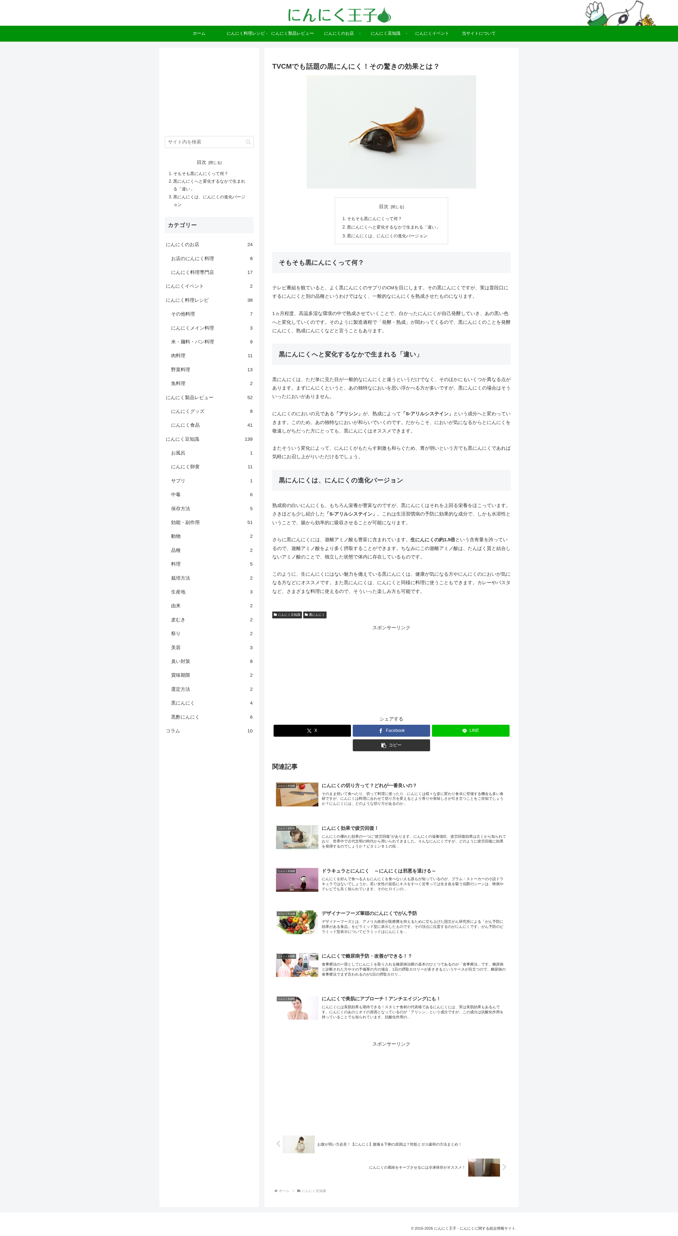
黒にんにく (317, 615)
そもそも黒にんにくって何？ (374, 218)
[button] (391, 745)
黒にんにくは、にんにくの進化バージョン (387, 235)
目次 (384, 206)
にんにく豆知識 (289, 615)
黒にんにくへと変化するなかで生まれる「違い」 (393, 227)
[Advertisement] (391, 669)
